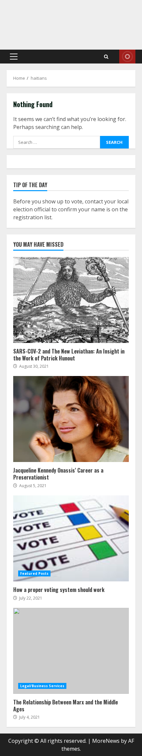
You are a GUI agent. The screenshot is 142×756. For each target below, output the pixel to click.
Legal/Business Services (42, 686)
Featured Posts (34, 573)
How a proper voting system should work (71, 538)
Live (127, 56)
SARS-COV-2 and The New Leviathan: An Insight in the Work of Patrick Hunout (71, 300)
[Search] (106, 56)
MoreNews (106, 740)
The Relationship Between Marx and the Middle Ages (71, 651)
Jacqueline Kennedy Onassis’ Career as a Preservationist (71, 419)
